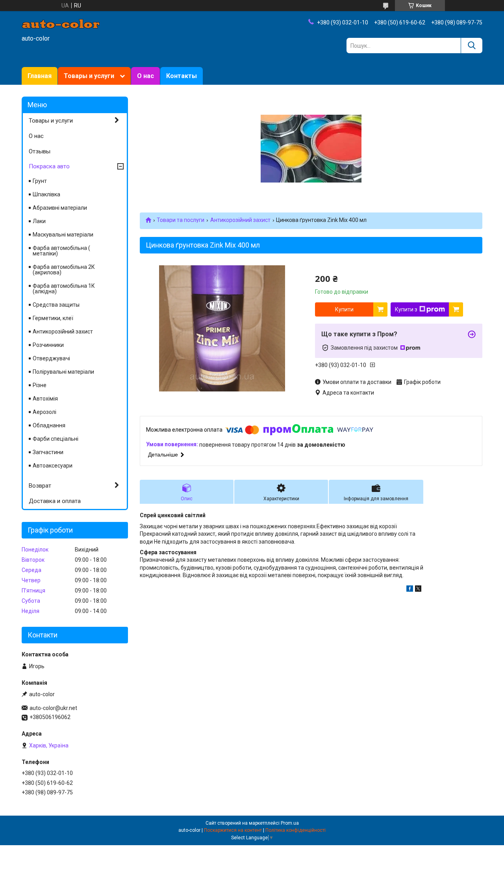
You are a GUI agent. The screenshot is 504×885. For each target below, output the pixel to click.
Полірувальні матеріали (63, 372)
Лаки (39, 221)
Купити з (406, 309)
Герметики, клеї (53, 318)
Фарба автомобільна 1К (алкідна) (64, 288)
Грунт (40, 181)
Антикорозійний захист (240, 220)
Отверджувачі (51, 358)
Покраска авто (49, 166)
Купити (344, 309)
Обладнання (49, 425)
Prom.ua (290, 823)
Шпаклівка (46, 194)
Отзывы (39, 151)
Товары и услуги (89, 76)
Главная (40, 76)
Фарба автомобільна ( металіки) (61, 251)
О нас (145, 76)
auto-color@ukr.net (53, 708)
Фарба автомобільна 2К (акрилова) (64, 270)
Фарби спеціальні (55, 439)
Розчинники (48, 345)
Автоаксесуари (52, 465)
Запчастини (48, 452)
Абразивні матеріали (60, 208)
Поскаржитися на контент (233, 830)
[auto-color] (61, 23)
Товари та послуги (180, 220)
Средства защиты (56, 305)
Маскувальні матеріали (63, 234)
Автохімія (45, 398)
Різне (39, 385)
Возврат (40, 485)
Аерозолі (44, 412)
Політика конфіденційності (295, 830)
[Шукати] (471, 45)
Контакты (181, 76)
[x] (418, 590)
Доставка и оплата (55, 501)
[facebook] (409, 590)
